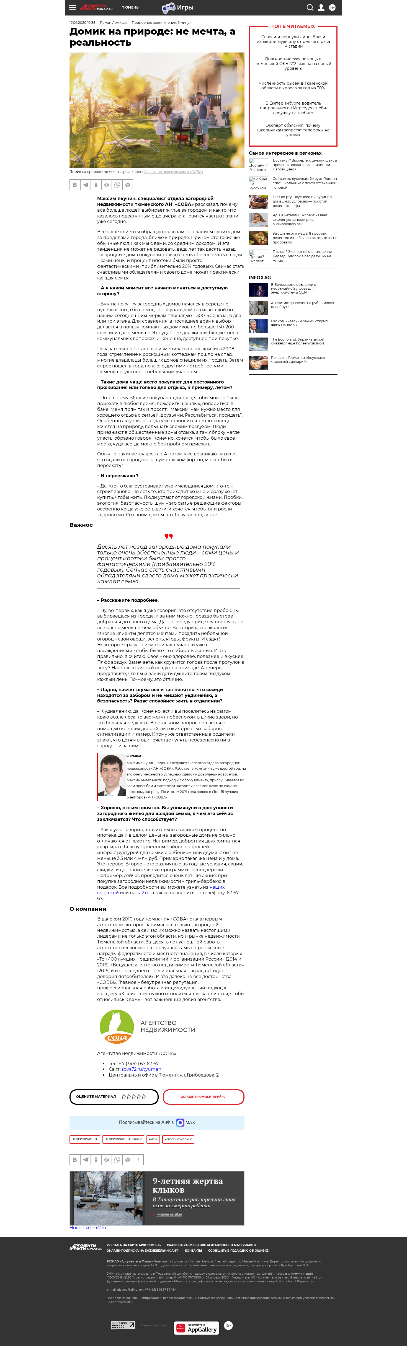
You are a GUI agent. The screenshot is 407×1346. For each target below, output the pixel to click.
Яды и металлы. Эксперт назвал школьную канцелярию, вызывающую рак (300, 219)
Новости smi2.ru (87, 1227)
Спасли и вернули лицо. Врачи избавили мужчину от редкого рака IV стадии (293, 42)
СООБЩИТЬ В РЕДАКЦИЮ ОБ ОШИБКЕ (238, 1250)
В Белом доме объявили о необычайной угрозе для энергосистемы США (293, 288)
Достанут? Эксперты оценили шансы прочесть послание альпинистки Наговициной (305, 164)
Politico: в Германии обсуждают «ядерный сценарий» (298, 360)
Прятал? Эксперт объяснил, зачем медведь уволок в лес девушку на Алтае (302, 256)
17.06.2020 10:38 (82, 22)
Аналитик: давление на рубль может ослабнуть (302, 305)
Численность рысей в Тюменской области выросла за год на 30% (293, 85)
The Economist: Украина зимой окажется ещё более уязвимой (297, 341)
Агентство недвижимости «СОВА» (173, 172)
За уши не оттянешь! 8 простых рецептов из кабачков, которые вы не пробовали (305, 237)
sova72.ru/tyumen (141, 1069)
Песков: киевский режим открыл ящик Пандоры (299, 323)
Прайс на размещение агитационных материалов (211, 1245)
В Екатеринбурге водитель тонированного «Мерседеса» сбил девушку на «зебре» (293, 108)
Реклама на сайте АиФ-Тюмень (134, 1245)
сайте (143, 892)
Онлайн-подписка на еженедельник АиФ (143, 1250)
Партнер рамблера (154, 1325)
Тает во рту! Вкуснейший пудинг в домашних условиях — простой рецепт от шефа (302, 201)
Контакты (193, 1250)
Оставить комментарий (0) (203, 1097)
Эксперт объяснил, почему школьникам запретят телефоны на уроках (293, 130)
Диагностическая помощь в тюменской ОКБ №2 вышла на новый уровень (293, 64)
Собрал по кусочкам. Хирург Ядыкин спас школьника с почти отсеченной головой (305, 183)
